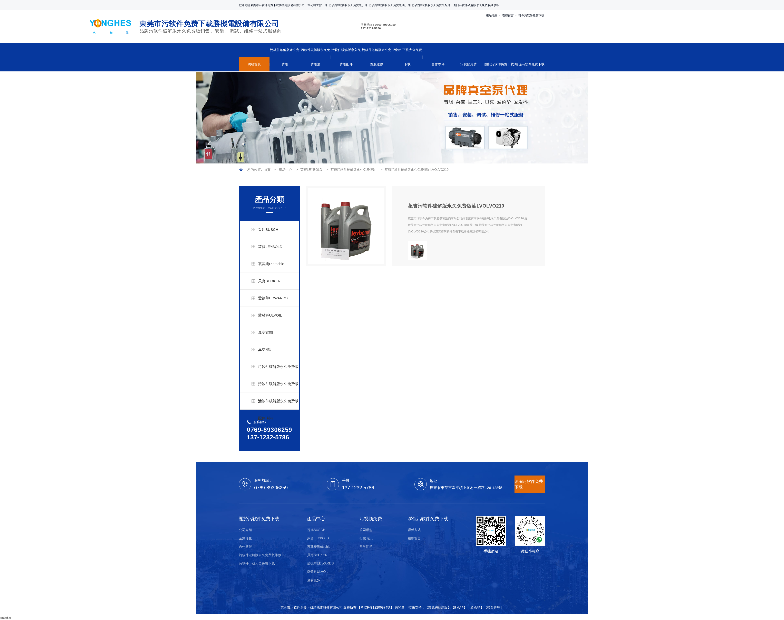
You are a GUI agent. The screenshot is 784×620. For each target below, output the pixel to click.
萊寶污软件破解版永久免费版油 (353, 169)
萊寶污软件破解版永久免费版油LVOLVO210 (417, 169)
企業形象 (245, 538)
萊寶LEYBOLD (311, 169)
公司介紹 (245, 530)
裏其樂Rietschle (271, 264)
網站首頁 (254, 64)
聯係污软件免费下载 (531, 15)
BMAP (459, 607)
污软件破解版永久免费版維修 (376, 57)
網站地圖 (492, 15)
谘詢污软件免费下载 (528, 484)
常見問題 (366, 546)
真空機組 (265, 350)
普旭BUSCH (268, 230)
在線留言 (508, 15)
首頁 (267, 169)
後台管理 (493, 607)
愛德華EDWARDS (273, 298)
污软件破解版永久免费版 (285, 57)
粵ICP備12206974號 (376, 607)
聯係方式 (414, 530)
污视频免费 (468, 64)
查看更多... (315, 580)
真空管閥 (265, 332)
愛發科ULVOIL (270, 315)
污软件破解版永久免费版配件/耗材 (278, 409)
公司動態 (366, 530)
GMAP (476, 607)
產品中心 (285, 169)
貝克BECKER (269, 281)
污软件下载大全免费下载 (407, 57)
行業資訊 (366, 538)
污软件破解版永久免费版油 (315, 57)
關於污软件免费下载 (499, 64)
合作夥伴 (437, 64)
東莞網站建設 (438, 607)
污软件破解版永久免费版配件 (346, 57)
